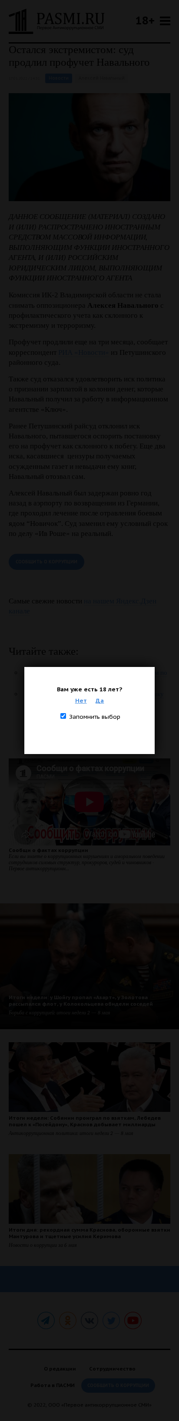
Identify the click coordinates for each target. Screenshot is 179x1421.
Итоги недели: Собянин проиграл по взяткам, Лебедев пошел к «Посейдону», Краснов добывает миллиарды (85, 1121)
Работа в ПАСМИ (52, 1385)
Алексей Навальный (102, 78)
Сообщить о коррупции (46, 562)
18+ (145, 20)
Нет (81, 700)
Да (100, 700)
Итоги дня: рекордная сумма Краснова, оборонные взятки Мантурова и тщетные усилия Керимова (89, 1232)
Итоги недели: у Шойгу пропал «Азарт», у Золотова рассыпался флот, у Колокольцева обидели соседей (81, 1000)
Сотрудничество (112, 1368)
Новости (59, 78)
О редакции (60, 1368)
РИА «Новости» (83, 352)
